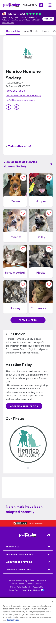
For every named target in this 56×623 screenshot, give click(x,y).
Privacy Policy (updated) (20, 587)
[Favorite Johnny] (23, 284)
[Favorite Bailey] (49, 213)
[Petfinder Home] (11, 5)
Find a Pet (28, 5)
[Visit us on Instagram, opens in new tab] (17, 107)
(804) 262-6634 (15, 90)
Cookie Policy (14, 590)
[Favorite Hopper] (49, 177)
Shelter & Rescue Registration (21, 580)
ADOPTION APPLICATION (24, 406)
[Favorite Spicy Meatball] (23, 249)
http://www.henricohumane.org (23, 95)
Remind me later (8, 23)
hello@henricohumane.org (20, 100)
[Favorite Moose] (23, 177)
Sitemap (40, 580)
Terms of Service (17, 584)
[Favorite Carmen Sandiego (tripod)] (49, 284)
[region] (28, 610)
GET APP (48, 19)
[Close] (52, 602)
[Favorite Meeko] (49, 249)
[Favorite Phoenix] (23, 213)
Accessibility (38, 587)
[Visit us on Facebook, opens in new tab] (8, 107)
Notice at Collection (35, 584)
